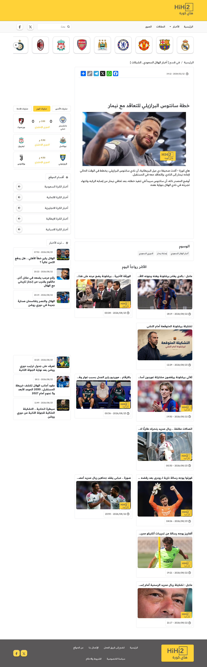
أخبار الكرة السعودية (56, 186)
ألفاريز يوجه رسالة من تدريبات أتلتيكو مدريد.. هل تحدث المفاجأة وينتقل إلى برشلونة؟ (165, 533)
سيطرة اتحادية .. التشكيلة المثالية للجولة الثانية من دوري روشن (36, 412)
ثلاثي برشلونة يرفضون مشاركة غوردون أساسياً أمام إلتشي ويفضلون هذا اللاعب (165, 377)
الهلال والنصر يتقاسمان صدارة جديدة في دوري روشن (36, 303)
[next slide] (16, 45)
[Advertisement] (72, 10)
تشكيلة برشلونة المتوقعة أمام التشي (169, 326)
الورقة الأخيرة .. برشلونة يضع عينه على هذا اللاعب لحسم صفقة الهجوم (103, 276)
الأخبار (176, 26)
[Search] (68, 26)
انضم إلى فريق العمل (114, 647)
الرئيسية (188, 26)
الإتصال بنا (93, 647)
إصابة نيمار (162, 253)
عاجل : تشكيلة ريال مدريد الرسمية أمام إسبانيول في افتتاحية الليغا (165, 585)
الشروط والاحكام (93, 658)
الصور (148, 26)
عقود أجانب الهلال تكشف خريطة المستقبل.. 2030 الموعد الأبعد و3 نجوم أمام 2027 (35, 389)
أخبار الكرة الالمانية (57, 197)
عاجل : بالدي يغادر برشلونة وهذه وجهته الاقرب (165, 276)
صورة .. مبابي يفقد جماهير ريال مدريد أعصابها (103, 477)
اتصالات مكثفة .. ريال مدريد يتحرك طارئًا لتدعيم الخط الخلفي (165, 428)
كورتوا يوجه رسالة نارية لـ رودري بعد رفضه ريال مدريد (165, 477)
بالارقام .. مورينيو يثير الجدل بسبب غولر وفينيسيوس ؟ (103, 377)
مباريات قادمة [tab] (22, 108)
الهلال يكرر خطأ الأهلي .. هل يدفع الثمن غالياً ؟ (35, 260)
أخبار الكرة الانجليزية (56, 208)
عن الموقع (78, 647)
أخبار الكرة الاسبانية (57, 229)
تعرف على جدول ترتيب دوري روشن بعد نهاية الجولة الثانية (37, 367)
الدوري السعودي (146, 253)
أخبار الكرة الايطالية (57, 218)
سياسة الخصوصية (116, 658)
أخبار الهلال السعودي (155, 62)
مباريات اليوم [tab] (42, 108)
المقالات (160, 26)
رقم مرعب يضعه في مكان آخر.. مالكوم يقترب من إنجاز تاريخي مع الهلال (36, 281)
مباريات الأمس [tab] (61, 108)
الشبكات (136, 62)
